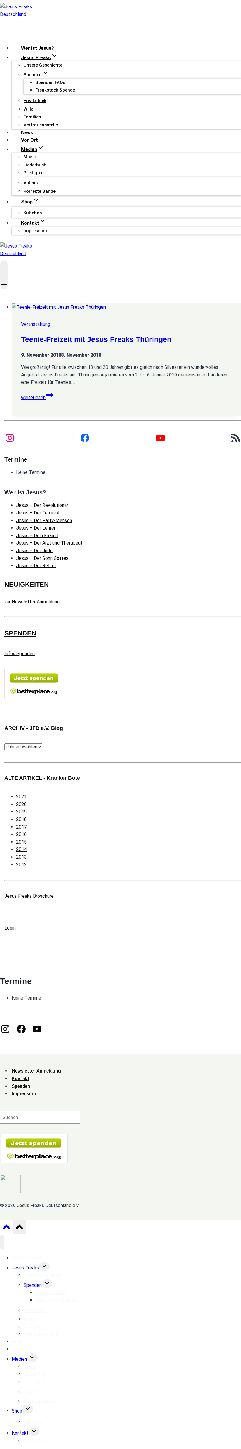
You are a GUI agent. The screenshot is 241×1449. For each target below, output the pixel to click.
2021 (21, 796)
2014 (21, 849)
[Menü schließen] (2, 1242)
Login (10, 928)
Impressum (35, 230)
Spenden (33, 1285)
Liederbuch (35, 164)
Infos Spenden (19, 653)
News (27, 132)
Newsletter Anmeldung (36, 1071)
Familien (32, 116)
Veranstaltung (35, 324)
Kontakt (20, 1433)
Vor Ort (29, 140)
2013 (21, 857)
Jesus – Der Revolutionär (42, 505)
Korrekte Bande (40, 191)
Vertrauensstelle (41, 124)
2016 (21, 834)
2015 (21, 842)
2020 (21, 804)
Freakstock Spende (55, 90)
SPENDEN (20, 633)
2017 (21, 827)
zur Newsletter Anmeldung (32, 602)
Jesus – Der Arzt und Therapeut (49, 543)
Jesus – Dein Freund (37, 535)
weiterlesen (37, 397)
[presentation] (126, 307)
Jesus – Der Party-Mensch (44, 520)
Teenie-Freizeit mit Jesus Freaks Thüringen (96, 339)
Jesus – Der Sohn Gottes (42, 558)
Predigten (34, 172)
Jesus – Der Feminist (38, 513)
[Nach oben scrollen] (6, 1228)
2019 (21, 811)
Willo (29, 109)
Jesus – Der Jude (34, 550)
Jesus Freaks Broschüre (29, 896)
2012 (21, 864)
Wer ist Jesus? (37, 48)
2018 (21, 819)
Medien (19, 1359)
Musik (30, 157)
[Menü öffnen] (4, 274)
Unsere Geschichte (43, 65)
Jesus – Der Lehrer (36, 528)
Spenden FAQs (50, 82)
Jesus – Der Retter (36, 565)
